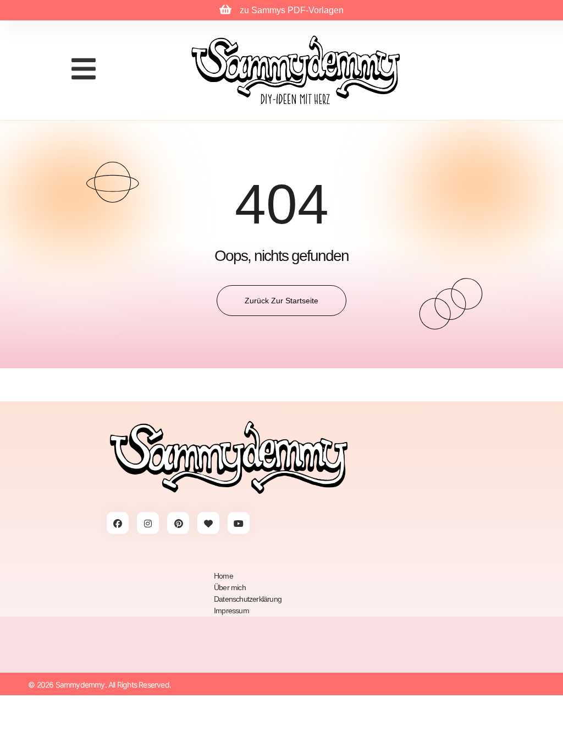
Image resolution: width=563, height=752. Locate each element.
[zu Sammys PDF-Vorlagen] (225, 9)
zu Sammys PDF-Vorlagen (292, 10)
